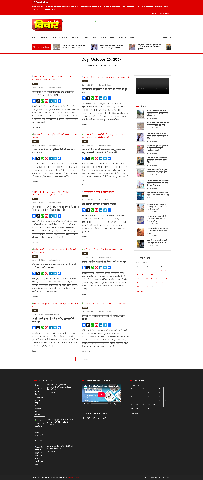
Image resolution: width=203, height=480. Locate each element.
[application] (101, 395)
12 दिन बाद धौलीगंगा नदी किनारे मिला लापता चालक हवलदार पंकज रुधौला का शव (157, 113)
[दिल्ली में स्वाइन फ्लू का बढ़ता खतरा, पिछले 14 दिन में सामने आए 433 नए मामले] (140, 195)
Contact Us (167, 13)
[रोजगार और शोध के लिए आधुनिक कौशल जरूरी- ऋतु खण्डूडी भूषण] (140, 172)
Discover (35, 127)
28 (138, 286)
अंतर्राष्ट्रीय (74, 38)
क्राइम (112, 38)
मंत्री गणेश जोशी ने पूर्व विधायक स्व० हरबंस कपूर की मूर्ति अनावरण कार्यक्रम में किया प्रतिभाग (59, 387)
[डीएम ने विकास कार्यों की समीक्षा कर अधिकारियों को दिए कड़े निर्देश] (140, 126)
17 (152, 278)
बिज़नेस (85, 38)
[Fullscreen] (118, 404)
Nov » (143, 291)
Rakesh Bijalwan (55, 88)
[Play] (85, 404)
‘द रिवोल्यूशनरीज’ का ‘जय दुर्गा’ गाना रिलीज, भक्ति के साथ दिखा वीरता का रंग (158, 231)
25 (157, 282)
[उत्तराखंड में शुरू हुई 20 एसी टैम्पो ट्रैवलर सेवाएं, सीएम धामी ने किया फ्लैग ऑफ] (39, 431)
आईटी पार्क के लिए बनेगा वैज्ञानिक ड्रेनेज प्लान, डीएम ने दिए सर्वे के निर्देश (157, 160)
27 (166, 282)
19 (161, 278)
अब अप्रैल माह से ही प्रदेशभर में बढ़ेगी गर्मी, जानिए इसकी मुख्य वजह (60, 447)
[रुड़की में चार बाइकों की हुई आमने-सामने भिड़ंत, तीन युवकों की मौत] (140, 243)
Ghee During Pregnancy (153, 6)
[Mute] (115, 404)
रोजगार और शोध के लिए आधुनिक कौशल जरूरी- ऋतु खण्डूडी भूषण (157, 171)
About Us (158, 13)
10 (152, 274)
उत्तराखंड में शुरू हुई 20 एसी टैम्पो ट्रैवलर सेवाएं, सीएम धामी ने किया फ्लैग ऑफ (60, 421)
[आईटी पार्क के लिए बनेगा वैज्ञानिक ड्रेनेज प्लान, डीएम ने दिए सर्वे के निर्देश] (140, 161)
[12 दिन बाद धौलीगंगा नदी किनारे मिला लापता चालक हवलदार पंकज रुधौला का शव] (140, 114)
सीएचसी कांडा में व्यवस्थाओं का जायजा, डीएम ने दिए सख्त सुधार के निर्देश (107, 47)
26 (162, 282)
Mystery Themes (73, 478)
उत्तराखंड (54, 38)
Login (152, 13)
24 (152, 282)
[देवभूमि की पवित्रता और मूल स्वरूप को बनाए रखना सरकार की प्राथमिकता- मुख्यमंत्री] (140, 149)
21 (137, 282)
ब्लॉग (132, 38)
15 (142, 278)
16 (147, 278)
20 (166, 278)
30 (147, 286)
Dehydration (51, 9)
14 (138, 278)
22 (142, 282)
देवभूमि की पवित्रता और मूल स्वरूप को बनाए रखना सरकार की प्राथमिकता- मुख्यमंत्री (144, 47)
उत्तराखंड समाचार (38, 6)
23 (147, 282)
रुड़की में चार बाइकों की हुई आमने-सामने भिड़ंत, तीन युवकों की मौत (157, 242)
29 (142, 286)
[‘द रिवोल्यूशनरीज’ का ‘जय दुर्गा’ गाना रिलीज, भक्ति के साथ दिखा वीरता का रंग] (140, 231)
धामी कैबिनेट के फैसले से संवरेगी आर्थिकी (99, 204)
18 (156, 278)
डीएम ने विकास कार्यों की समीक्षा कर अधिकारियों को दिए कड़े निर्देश (68, 47)
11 (156, 274)
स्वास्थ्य (103, 38)
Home (34, 38)
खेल (94, 38)
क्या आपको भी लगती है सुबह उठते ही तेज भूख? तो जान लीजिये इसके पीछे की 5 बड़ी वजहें (157, 207)
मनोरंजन (122, 38)
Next (86, 359)
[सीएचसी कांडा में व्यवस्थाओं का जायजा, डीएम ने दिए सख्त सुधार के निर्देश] (140, 137)
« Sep (138, 291)
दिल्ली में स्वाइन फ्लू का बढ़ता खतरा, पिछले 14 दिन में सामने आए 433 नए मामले (158, 195)
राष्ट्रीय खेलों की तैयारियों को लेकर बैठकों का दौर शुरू (104, 262)
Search (166, 37)
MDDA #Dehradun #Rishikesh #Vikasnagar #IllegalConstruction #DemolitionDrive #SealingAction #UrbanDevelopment (94, 6)
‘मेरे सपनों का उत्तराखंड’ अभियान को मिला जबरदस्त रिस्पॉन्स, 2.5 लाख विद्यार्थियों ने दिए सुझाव (158, 183)
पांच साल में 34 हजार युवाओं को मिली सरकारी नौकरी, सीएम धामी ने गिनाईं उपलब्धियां (157, 219)
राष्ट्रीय (64, 38)
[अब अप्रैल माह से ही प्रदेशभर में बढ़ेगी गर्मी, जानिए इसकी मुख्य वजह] (39, 455)
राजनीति (44, 38)
